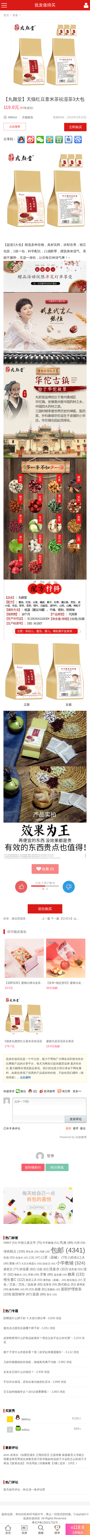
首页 (6, 15)
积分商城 (57, 1167)
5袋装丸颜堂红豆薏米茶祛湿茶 (23, 1041)
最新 (68, 1128)
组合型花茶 (19, 918)
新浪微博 (49, 1091)
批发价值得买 (31, 1518)
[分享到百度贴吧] (69, 139)
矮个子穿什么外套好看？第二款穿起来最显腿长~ (33, 1352)
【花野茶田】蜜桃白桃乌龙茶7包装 (26, 983)
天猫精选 (27, 117)
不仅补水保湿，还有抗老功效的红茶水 (27, 1381)
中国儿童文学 (30, 1242)
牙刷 (33, 1274)
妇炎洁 (48, 1263)
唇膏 (15, 1263)
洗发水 (58, 1269)
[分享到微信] (40, 139)
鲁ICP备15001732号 (45, 1522)
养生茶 (32, 1251)
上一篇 (46, 918)
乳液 (66, 1242)
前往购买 (45, 909)
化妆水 (21, 1257)
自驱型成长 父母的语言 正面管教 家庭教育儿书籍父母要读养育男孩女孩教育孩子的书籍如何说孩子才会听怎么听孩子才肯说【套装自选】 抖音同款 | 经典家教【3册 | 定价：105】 (45, 1459)
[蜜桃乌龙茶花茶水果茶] (65, 1016)
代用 (79, 1242)
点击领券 (14, 126)
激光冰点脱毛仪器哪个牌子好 (21, 1328)
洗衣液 (76, 1269)
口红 (34, 1257)
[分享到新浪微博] (31, 139)
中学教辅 (50, 1242)
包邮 (68, 1250)
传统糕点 (14, 1251)
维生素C (14, 1280)
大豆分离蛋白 (31, 1263)
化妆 (9, 1257)
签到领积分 (33, 1167)
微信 (23, 1091)
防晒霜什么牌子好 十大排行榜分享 (24, 1318)
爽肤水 (20, 1274)
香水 (52, 1294)
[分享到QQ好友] (22, 139)
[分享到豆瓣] (59, 139)
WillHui (12, 117)
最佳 (83, 1128)
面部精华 (22, 1294)
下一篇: (66, 918)
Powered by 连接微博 (73, 1137)
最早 (75, 1128)
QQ (35, 1091)
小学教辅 (70, 1263)
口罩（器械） (54, 1257)
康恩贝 (10, 1269)
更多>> (77, 1091)
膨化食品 (74, 1280)
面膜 (41, 1289)
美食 (15, 15)
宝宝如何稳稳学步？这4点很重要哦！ (26, 1391)
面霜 (39, 1294)
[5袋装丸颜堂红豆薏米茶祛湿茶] (24, 1016)
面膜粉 (53, 1289)
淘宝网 (66, 1091)
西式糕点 (67, 1284)
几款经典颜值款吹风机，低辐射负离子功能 (29, 1362)
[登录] (86, 5)
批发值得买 (45, 5)
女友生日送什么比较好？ (18, 1372)
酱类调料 (17, 1289)
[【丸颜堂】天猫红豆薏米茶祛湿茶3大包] (45, 57)
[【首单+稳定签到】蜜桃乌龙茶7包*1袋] (65, 958)
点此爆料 (25, 1077)
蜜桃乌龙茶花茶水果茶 (60, 1041)
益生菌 (60, 1274)
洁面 (42, 1269)
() (48, 869)
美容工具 (34, 1280)
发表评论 (76, 1119)
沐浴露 (27, 1269)
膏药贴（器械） (54, 1280)
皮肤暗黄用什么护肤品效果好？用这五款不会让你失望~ (37, 1338)
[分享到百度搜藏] (78, 139)
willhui (25, 1429)
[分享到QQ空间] (50, 139)
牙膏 (46, 1274)
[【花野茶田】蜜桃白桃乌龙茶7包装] (24, 958)
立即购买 (75, 127)
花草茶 (50, 1284)
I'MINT (10, 1242)
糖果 (76, 1274)
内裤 (44, 1251)
